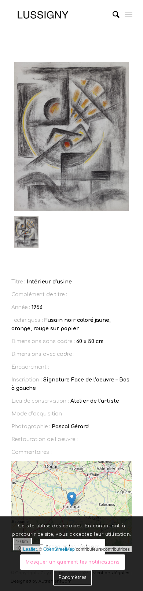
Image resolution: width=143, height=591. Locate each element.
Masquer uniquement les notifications (73, 562)
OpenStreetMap (59, 549)
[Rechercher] (112, 14)
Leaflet (30, 549)
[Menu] (128, 14)
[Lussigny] (59, 14)
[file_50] (71, 136)
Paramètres (73, 577)
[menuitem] (112, 14)
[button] (71, 499)
